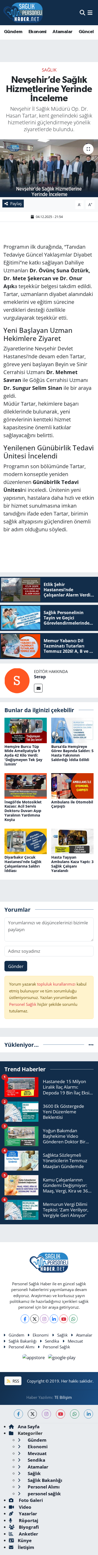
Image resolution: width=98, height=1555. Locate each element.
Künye (25, 1540)
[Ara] (82, 12)
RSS (15, 1381)
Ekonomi (37, 31)
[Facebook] (25, 1318)
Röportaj (28, 1520)
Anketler (28, 1534)
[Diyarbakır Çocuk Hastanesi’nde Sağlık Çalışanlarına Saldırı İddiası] (25, 841)
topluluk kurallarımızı (57, 984)
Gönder (16, 966)
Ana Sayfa (28, 1427)
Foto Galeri (30, 1500)
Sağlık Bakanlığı (23, 1341)
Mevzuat (75, 1341)
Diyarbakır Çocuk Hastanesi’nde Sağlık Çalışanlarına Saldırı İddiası (23, 864)
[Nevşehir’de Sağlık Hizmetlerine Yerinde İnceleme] (49, 168)
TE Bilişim (63, 1397)
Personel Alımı (21, 1346)
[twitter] (32, 1414)
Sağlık (49, 70)
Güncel (86, 31)
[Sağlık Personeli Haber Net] (23, 12)
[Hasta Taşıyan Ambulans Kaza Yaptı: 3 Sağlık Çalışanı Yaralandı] (72, 841)
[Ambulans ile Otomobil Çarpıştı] (72, 785)
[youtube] (60, 1414)
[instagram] (46, 1414)
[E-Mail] (38, 688)
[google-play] (62, 1358)
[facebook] (18, 1414)
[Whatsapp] (73, 1318)
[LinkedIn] (54, 1318)
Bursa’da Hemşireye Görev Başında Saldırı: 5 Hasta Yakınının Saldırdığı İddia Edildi (72, 753)
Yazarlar (27, 1514)
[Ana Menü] (90, 12)
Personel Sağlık (22, 1004)
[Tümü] (91, 1045)
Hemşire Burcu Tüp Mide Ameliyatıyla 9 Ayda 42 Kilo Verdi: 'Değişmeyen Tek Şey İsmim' (23, 755)
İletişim (26, 1547)
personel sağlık (44, 1494)
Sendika (52, 1341)
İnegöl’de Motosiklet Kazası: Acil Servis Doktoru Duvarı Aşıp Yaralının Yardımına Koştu (23, 810)
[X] (34, 1318)
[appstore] (34, 1358)
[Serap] (17, 680)
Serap (40, 677)
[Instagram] (44, 1318)
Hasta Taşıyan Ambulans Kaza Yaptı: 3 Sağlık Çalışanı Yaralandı (72, 864)
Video (24, 1507)
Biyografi (28, 1527)
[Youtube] (63, 1318)
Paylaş (16, 203)
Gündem (13, 31)
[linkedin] (88, 1414)
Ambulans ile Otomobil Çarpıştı (72, 804)
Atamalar (62, 31)
